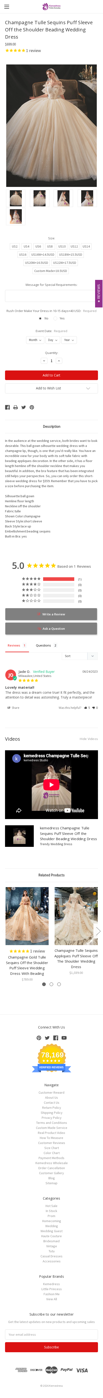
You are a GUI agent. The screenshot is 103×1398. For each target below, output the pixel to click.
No (46, 318)
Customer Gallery (51, 1173)
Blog (51, 1178)
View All (51, 1299)
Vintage (51, 1246)
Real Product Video (51, 1133)
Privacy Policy (52, 1117)
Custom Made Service (51, 1128)
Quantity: (51, 353)
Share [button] (15, 708)
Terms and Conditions (51, 1123)
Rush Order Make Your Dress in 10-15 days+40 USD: (51, 311)
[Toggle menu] (6, 6)
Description (51, 426)
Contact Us (51, 1102)
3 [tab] (59, 984)
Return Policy (51, 1107)
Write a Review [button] (53, 614)
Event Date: (52, 331)
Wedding (51, 1226)
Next (98, 931)
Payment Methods (51, 1158)
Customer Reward (51, 1092)
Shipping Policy (52, 1112)
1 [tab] (44, 984)
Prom (51, 1216)
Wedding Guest (51, 1231)
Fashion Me (52, 1294)
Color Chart (52, 1153)
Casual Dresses (51, 1256)
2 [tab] (51, 984)
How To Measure (51, 1138)
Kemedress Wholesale (51, 1163)
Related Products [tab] (51, 875)
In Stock (51, 1211)
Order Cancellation (51, 1168)
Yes (62, 318)
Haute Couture (51, 1236)
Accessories (52, 1261)
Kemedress (51, 1284)
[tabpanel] (27, 934)
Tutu (52, 1251)
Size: (51, 238)
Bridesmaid (51, 1241)
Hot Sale (51, 1206)
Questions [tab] (43, 645)
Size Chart (51, 1148)
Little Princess (51, 1289)
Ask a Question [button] (54, 628)
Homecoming (51, 1221)
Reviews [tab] (14, 645)
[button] (87, 708)
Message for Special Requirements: (51, 285)
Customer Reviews (51, 1143)
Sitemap (51, 1183)
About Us (51, 1097)
